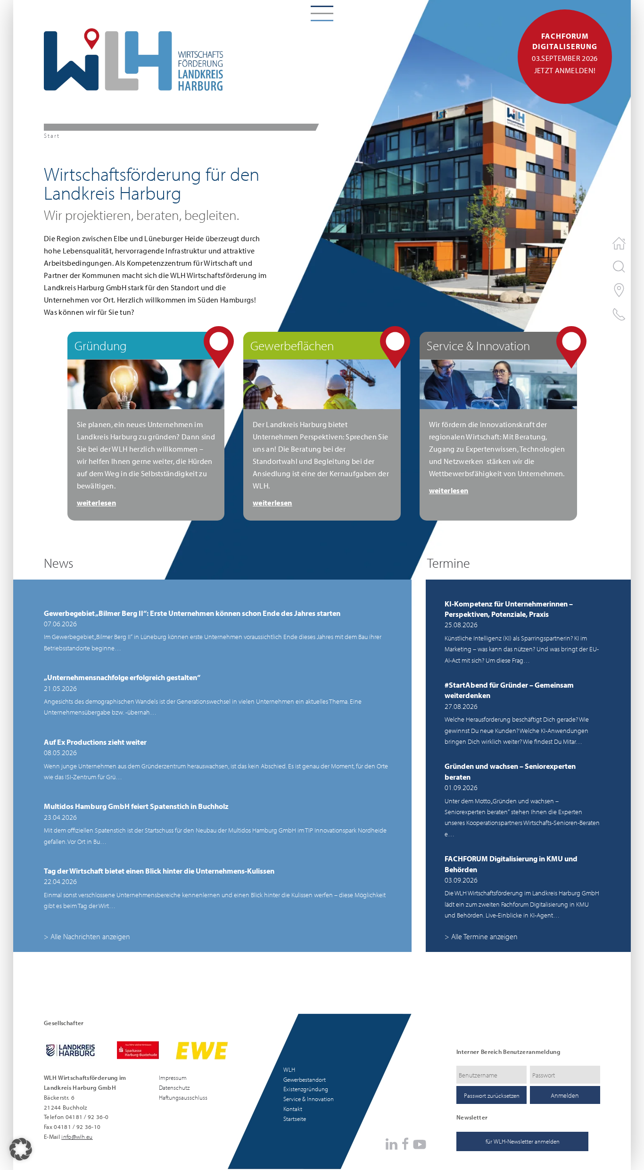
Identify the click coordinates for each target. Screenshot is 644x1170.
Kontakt (292, 1108)
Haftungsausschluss (183, 1097)
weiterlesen (96, 502)
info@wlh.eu (77, 1136)
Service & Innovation (308, 1099)
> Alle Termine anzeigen (481, 936)
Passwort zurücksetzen (492, 1095)
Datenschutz (174, 1087)
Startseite (294, 1118)
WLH (289, 1069)
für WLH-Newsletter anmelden (523, 1141)
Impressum (173, 1077)
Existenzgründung (305, 1089)
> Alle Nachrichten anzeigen (87, 936)
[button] (20, 1149)
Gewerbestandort (304, 1079)
